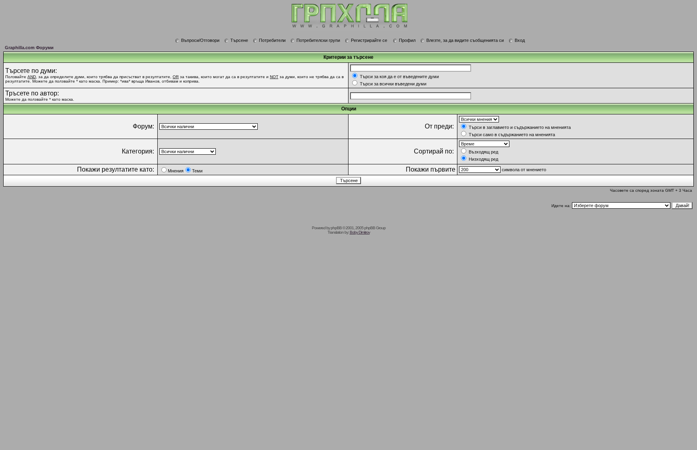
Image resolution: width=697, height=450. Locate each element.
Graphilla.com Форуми (29, 47)
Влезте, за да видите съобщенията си (465, 40)
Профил (407, 40)
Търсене (239, 40)
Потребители (272, 40)
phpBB (336, 228)
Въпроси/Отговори (200, 40)
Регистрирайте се (369, 40)
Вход (520, 40)
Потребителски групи (318, 40)
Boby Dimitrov (360, 232)
